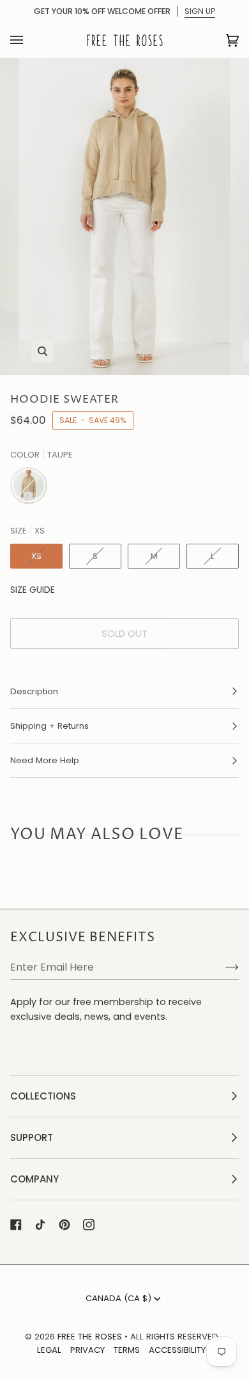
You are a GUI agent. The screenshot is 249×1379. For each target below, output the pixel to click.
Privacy (87, 1350)
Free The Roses (89, 1337)
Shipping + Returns (49, 726)
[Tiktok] (40, 1224)
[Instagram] (88, 1224)
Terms (127, 1350)
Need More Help (44, 760)
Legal (49, 1350)
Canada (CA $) (118, 1298)
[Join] (222, 967)
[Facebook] (16, 1224)
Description (34, 691)
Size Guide (32, 589)
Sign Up (200, 11)
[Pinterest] (64, 1224)
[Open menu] (29, 40)
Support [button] (31, 1137)
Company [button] (34, 1179)
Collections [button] (43, 1096)
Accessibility (177, 1350)
